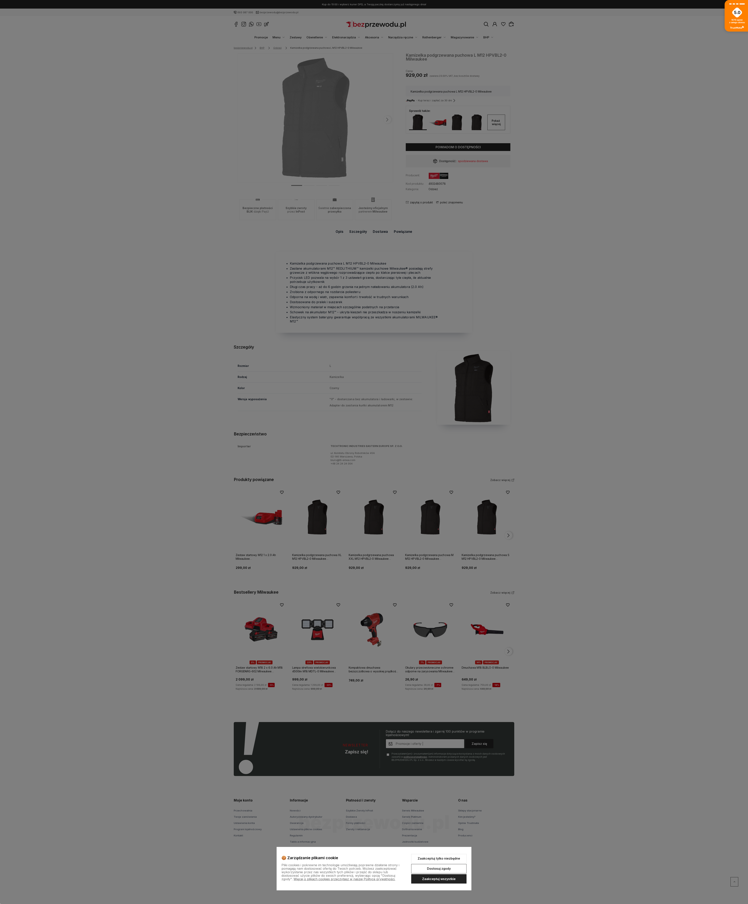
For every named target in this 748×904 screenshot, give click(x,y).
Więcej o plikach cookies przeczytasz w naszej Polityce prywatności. (344, 879)
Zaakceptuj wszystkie (439, 879)
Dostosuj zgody (439, 868)
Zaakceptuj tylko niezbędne (439, 858)
